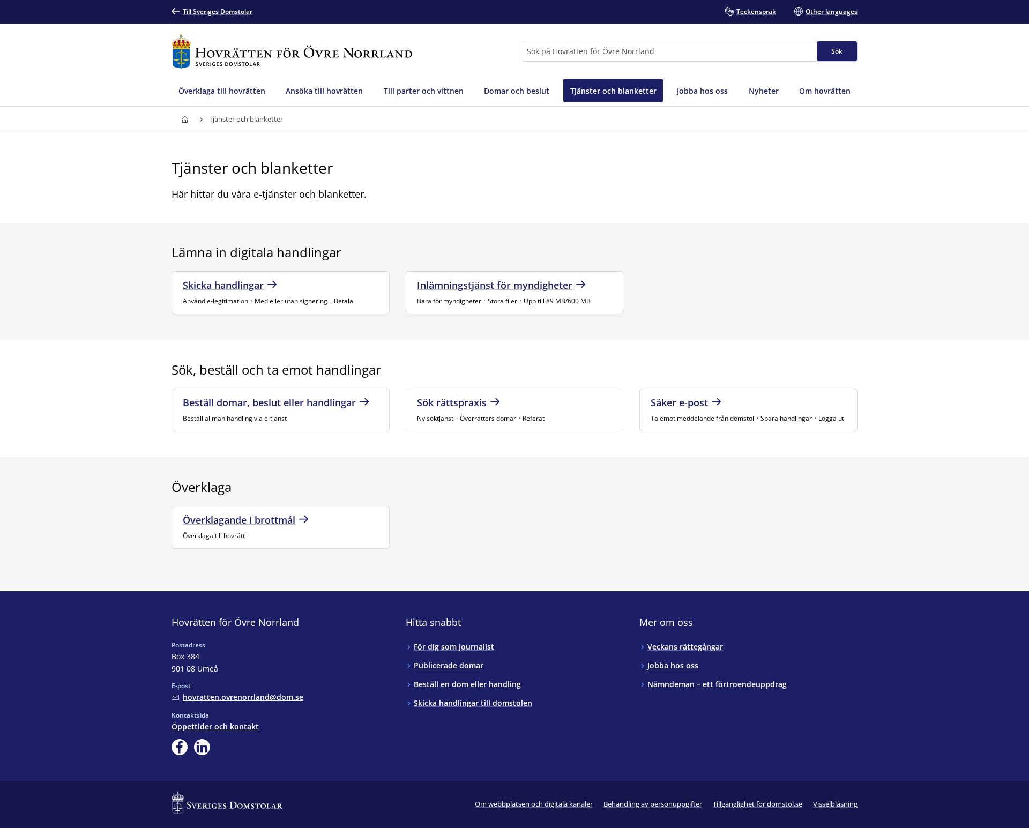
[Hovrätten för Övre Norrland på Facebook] (180, 747)
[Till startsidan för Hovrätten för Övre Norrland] (292, 51)
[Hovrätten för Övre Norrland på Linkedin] (202, 747)
